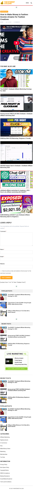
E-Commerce (3, 443)
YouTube (2, 457)
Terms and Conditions (5, 481)
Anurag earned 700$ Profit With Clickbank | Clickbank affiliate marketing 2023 (19, 390)
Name (2, 249)
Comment (3, 231)
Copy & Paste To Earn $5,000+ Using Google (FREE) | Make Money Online (19, 417)
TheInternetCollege (18, 488)
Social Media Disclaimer (6, 479)
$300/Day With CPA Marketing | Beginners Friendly (15, 138)
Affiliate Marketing (5, 437)
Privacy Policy (3, 464)
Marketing (2, 451)
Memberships (4, 11)
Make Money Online (5, 448)
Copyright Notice (4, 470)
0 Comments (17, 22)
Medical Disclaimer (5, 476)
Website (2, 263)
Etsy (1, 445)
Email (2, 256)
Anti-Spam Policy (4, 467)
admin (1, 22)
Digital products (4, 440)
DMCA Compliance (5, 473)
